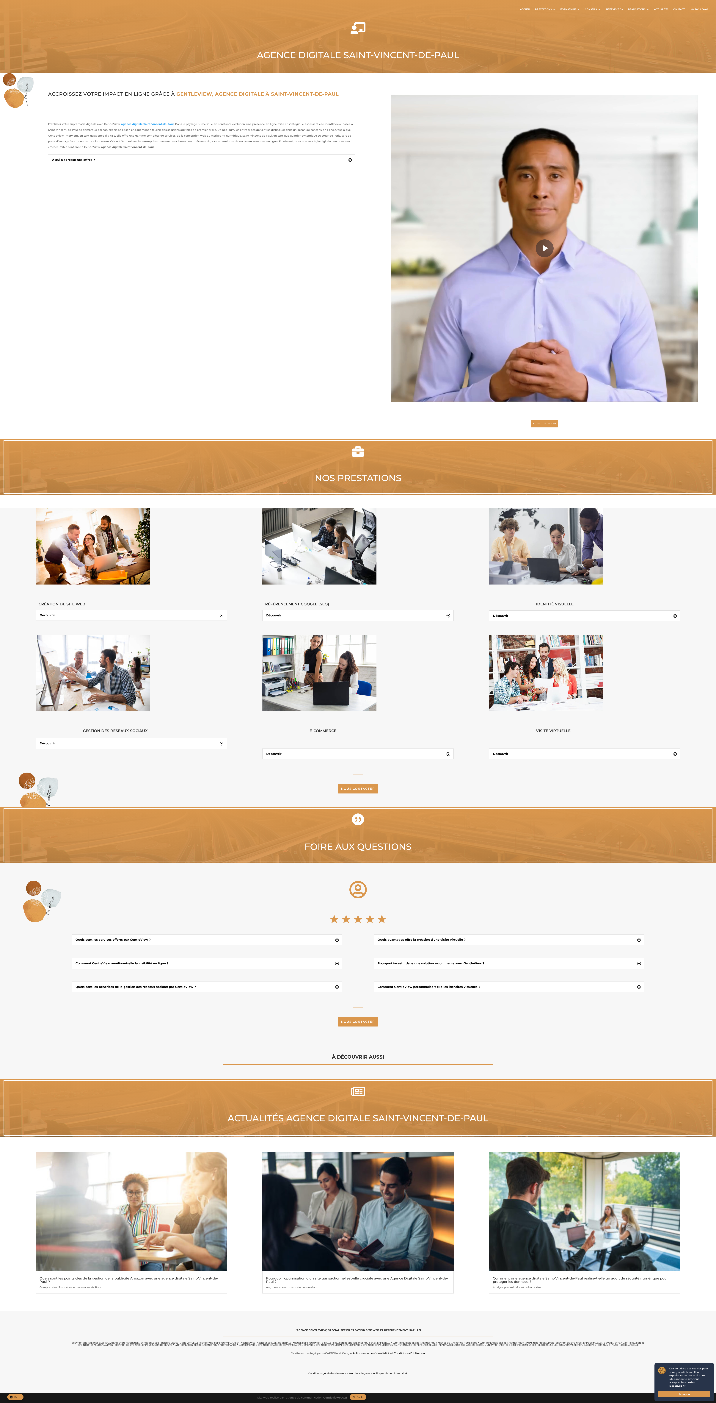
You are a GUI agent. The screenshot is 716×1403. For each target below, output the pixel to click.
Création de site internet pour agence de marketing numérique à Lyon (443, 1343)
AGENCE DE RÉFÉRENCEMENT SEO (518, 1345)
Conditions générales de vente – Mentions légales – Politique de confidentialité (358, 1373)
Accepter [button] (684, 1394)
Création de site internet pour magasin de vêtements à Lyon (592, 1343)
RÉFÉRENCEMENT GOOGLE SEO (142, 1343)
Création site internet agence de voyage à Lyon (274, 1345)
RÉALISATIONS (637, 9)
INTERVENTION (614, 9)
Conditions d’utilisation (409, 1353)
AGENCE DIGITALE (281, 1343)
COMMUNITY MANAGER (226, 1343)
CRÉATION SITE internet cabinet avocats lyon (98, 1343)
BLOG (541, 1345)
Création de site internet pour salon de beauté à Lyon (147, 1345)
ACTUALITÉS (661, 9)
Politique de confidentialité (371, 1353)
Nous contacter (358, 788)
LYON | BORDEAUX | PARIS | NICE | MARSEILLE (614, 1345)
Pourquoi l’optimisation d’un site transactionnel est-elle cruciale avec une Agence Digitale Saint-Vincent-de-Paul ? (357, 1280)
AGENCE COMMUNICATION (307, 1343)
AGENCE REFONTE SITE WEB (422, 1345)
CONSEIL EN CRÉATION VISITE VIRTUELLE (567, 1345)
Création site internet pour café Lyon (327, 1345)
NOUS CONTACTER (544, 423)
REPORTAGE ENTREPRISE (452, 1345)
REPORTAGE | (207, 1343)
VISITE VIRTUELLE (189, 1343)
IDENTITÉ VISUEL (169, 1343)
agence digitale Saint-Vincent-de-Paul (147, 124)
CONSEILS (591, 9)
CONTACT (679, 9)
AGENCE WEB (248, 1343)
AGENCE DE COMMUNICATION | (483, 1345)
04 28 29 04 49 (699, 9)
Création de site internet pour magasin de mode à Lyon (520, 1343)
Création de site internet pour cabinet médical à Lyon (365, 1343)
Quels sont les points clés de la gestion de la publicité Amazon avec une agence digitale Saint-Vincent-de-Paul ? (129, 1280)
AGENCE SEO (264, 1343)
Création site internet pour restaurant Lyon (378, 1345)
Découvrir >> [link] (677, 1385)
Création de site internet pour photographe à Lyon (213, 1345)
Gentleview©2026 (335, 1397)
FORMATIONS (568, 9)
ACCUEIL (525, 9)
